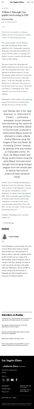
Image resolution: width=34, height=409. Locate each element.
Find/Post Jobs (6, 388)
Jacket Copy (5, 8)
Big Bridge (25, 193)
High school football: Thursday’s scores (13, 338)
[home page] (17, 2)
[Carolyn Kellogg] (4, 236)
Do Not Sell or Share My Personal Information (21, 404)
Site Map (4, 372)
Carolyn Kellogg (8, 19)
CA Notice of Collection (6, 404)
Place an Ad (5, 391)
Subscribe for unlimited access (9, 370)
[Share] (3, 27)
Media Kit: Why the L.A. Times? (25, 386)
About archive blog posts (18, 37)
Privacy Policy (28, 403)
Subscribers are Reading (12, 315)
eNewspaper (5, 386)
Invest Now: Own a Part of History (25, 390)
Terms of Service (21, 403)
